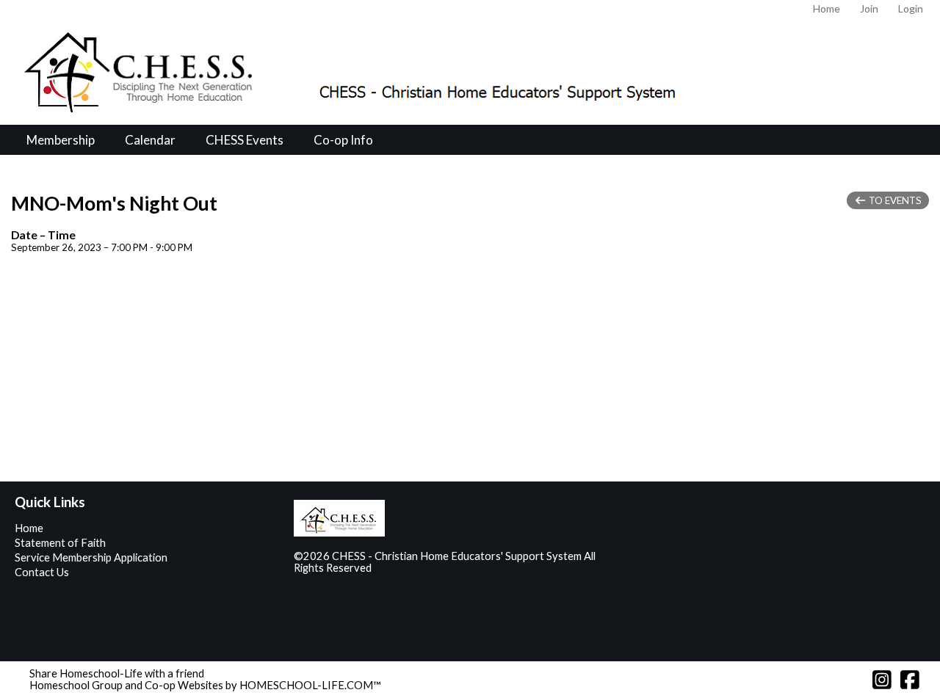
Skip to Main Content (435, 567)
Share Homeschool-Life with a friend (116, 673)
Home (29, 528)
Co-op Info (343, 140)
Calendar (150, 140)
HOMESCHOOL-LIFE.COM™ (310, 685)
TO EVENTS (894, 200)
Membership (60, 140)
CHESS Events (244, 140)
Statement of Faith (60, 543)
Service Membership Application (91, 557)
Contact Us (42, 572)
